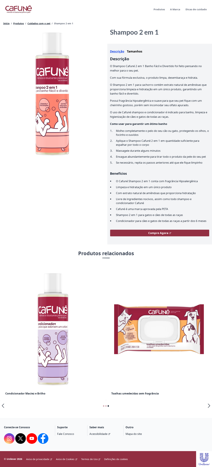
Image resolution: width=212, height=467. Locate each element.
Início (6, 23)
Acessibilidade (98, 434)
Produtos (159, 9)
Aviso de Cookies (65, 459)
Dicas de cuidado (196, 9)
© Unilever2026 (13, 459)
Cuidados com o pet (38, 23)
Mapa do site (134, 434)
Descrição (117, 51)
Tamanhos (134, 51)
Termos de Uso (89, 459)
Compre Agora (158, 233)
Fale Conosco (65, 434)
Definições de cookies (116, 459)
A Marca (175, 9)
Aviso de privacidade (37, 459)
